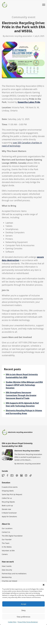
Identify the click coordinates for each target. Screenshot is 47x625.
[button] (43, 584)
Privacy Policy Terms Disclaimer (28, 622)
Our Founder (7, 539)
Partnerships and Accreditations (14, 573)
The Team (5, 543)
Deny (23, 610)
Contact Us (6, 532)
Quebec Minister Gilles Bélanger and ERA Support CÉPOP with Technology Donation (24, 385)
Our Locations (7, 528)
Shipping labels (8, 491)
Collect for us (7, 498)
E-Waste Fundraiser (9, 513)
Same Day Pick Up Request (12, 494)
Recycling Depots (8, 502)
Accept (23, 604)
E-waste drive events (10, 487)
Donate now (6, 509)
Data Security (7, 570)
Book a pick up (7, 505)
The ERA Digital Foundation (12, 536)
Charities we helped (9, 581)
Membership (7, 577)
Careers (5, 554)
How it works (7, 566)
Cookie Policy (12, 622)
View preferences (23, 617)
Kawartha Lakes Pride (29, 102)
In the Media (7, 547)
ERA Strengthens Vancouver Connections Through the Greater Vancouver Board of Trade (21, 395)
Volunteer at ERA (8, 550)
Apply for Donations (9, 516)
